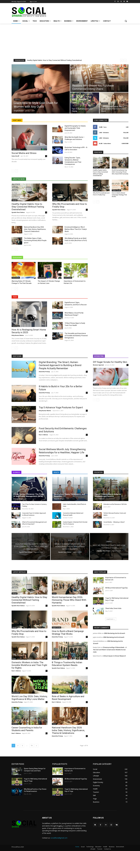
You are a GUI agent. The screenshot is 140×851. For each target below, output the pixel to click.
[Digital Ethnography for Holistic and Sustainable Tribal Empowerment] (57, 128)
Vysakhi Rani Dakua (18, 212)
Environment (15, 277)
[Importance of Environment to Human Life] (76, 270)
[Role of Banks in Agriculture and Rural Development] (70, 685)
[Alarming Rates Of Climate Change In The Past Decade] (24, 270)
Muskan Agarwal (98, 365)
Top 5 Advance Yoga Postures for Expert (61, 407)
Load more (110, 619)
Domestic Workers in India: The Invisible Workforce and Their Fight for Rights (29, 665)
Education (76, 105)
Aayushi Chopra (18, 499)
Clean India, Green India (113, 608)
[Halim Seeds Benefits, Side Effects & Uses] (56, 506)
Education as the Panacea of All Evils (115, 504)
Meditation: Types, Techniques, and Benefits (69, 495)
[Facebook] (115, 1)
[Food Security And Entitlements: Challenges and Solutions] (24, 435)
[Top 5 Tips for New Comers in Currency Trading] (16, 506)
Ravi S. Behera (43, 434)
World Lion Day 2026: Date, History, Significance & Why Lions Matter (29, 697)
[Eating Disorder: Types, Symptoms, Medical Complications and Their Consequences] (57, 160)
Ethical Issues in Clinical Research (114, 656)
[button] (125, 21)
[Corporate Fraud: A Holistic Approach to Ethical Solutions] (16, 515)
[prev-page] (13, 170)
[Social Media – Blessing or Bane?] (97, 524)
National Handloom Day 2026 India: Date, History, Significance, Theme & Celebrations (35, 229)
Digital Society (16, 149)
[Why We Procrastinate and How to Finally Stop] (70, 192)
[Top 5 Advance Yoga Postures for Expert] (24, 414)
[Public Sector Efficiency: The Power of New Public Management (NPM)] (29, 489)
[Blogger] (95, 825)
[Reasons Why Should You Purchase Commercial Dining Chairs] (99, 78)
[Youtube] (127, 1)
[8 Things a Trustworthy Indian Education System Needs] (70, 651)
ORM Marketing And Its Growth (114, 633)
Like (127, 127)
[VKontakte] (117, 825)
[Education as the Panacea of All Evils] (97, 506)
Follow (125, 132)
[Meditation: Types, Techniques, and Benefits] (70, 489)
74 (31, 745)
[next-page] (16, 170)
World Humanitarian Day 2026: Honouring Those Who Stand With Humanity (120, 172)
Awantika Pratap (44, 371)
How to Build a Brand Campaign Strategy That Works (119, 194)
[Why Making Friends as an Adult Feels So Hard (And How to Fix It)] (57, 241)
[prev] (121, 60)
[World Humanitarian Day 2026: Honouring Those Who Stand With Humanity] (120, 162)
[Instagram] (118, 1)
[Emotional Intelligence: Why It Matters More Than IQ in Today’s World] (114, 102)
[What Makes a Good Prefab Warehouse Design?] (57, 315)
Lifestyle (17, 99)
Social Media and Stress (24, 153)
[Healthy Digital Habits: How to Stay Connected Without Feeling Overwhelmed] (29, 192)
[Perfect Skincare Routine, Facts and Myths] (97, 515)
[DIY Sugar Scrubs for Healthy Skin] (110, 376)
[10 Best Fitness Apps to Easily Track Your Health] (57, 325)
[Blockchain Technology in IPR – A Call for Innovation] (57, 150)
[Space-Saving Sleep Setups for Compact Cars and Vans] (17, 771)
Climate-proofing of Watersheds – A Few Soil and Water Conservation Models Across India (109, 649)
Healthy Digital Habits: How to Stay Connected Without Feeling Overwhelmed (54, 60)
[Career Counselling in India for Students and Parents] (110, 489)
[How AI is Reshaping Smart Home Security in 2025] (29, 314)
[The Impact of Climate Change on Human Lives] (50, 270)
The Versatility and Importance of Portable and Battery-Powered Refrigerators (76, 336)
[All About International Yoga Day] (98, 590)
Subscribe (125, 143)
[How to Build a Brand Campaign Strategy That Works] (120, 185)
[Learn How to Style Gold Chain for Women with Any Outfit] (41, 88)
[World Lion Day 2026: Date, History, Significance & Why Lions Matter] (29, 685)
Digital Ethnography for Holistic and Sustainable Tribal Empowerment (75, 128)
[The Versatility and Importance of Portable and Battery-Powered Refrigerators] (57, 336)
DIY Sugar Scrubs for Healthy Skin (110, 362)
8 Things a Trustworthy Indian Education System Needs (67, 663)
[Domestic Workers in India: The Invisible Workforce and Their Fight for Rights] (29, 651)
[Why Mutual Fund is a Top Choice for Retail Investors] (17, 792)
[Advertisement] (70, 40)
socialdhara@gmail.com (59, 838)
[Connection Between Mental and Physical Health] (56, 515)
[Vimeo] (124, 1)
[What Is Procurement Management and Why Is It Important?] (16, 524)
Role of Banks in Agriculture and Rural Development (68, 697)
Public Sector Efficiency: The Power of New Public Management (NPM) (29, 495)
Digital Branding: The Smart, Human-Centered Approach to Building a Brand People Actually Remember (60, 365)
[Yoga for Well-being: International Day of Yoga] (98, 601)
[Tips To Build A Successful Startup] (84, 102)
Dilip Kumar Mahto (18, 335)
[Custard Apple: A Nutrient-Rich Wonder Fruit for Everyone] (56, 524)
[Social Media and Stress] (29, 137)
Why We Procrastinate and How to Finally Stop (101, 194)
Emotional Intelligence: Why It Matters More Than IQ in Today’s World (76, 229)
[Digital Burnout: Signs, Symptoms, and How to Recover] (57, 305)
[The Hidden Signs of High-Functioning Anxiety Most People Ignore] (17, 241)
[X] (121, 1)
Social (114, 167)
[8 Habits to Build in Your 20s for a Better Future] (24, 393)
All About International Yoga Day (116, 588)
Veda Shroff (15, 156)
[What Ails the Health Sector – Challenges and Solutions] (57, 139)
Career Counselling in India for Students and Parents (108, 495)
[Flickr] (106, 825)
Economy (54, 692)
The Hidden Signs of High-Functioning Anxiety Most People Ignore (35, 240)
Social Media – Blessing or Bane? (114, 522)
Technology (15, 326)
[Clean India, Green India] (98, 611)
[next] (125, 60)
